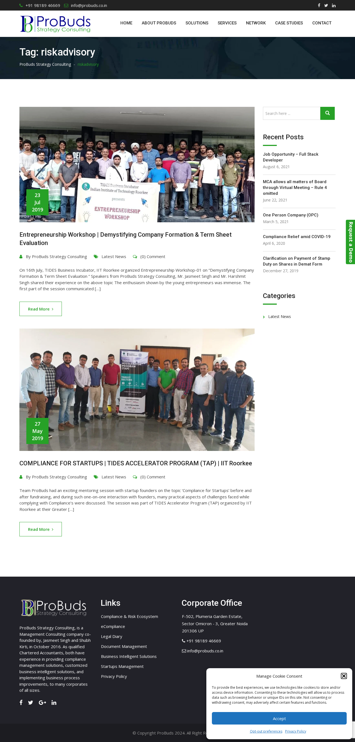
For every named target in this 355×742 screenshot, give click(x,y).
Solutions (197, 23)
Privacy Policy (295, 731)
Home (126, 23)
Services (227, 23)
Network (256, 23)
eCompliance (113, 626)
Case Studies (289, 23)
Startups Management (122, 666)
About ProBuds (159, 23)
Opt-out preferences (266, 731)
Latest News (114, 256)
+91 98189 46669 (43, 5)
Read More (39, 309)
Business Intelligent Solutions (129, 656)
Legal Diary (111, 636)
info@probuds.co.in (89, 5)
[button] (344, 676)
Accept (279, 718)
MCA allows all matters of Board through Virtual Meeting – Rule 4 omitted (295, 187)
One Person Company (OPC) (290, 215)
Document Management (124, 646)
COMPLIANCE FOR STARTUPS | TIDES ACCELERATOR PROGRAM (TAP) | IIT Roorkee (135, 463)
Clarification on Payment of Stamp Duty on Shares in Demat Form (296, 261)
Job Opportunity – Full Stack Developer (290, 157)
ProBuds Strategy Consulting (59, 256)
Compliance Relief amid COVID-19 (297, 236)
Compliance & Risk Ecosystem (129, 616)
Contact (321, 23)
